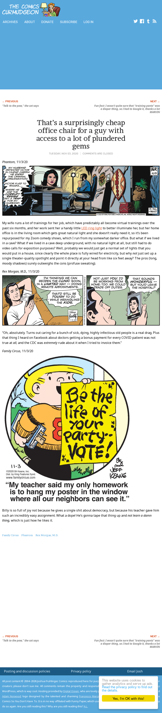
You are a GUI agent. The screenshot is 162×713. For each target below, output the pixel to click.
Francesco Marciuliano (92, 696)
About (29, 22)
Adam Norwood (11, 696)
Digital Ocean (71, 691)
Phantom (27, 535)
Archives (10, 22)
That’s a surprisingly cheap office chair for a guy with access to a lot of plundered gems (80, 134)
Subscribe (68, 22)
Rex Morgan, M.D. (47, 535)
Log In (88, 22)
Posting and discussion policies (27, 671)
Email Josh (135, 671)
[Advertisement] (72, 57)
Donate (47, 22)
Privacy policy (81, 671)
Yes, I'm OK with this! (128, 698)
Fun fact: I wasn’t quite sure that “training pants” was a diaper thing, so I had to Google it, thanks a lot (127, 109)
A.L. (86, 706)
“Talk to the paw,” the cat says (20, 106)
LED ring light (91, 228)
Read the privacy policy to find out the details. (127, 688)
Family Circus (10, 535)
